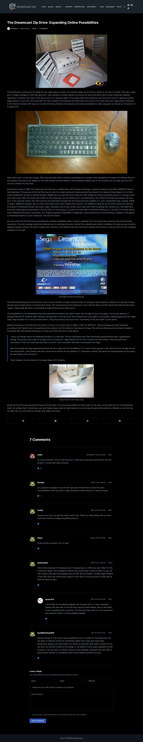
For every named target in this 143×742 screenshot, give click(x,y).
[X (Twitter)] (128, 5)
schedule (68, 7)
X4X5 (39, 455)
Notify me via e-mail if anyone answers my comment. (53, 687)
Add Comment (37, 694)
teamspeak (110, 7)
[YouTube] (132, 5)
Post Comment (38, 721)
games (50, 7)
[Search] (124, 7)
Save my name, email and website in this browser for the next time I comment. (59, 715)
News (34, 28)
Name (33, 681)
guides (58, 7)
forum (119, 7)
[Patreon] (128, 8)
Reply (110, 455)
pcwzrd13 (49, 599)
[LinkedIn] (120, 421)
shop (102, 7)
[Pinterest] (88, 421)
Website (92, 681)
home (44, 7)
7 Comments (43, 28)
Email (62, 681)
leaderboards (80, 7)
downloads (91, 7)
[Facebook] (23, 421)
